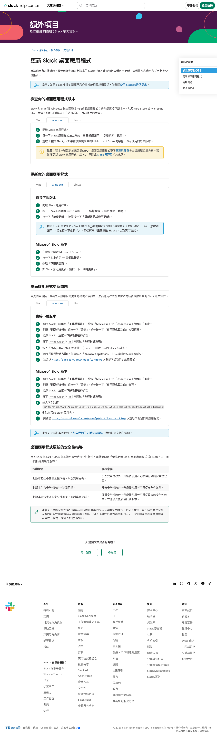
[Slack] (10, 657)
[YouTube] (202, 584)
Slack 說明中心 (40, 50)
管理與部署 (122, 150)
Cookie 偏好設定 (49, 727)
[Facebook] (188, 584)
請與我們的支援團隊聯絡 (88, 433)
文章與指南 (54, 5)
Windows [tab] (57, 120)
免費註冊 (207, 5)
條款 (35, 727)
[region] (100, 484)
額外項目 (56, 50)
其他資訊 (68, 50)
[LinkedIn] (174, 584)
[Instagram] (181, 584)
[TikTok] (210, 584)
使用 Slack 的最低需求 (133, 85)
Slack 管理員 (105, 154)
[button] (87, 552)
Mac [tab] (38, 120)
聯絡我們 (192, 5)
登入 (178, 5)
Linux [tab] (77, 120)
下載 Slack (11, 727)
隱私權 (26, 727)
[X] (195, 584)
